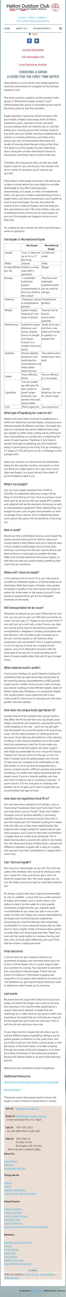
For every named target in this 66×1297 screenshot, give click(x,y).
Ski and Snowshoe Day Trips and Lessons (26, 1226)
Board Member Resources (18, 1263)
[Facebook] (29, 41)
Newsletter (10, 1253)
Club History (10, 1161)
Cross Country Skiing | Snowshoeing (32, 21)
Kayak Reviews (12, 1089)
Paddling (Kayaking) (15, 1190)
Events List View (13, 1212)
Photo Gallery (11, 1249)
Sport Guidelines (13, 1223)
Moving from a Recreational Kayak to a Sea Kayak (31, 1082)
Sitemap (8, 1164)
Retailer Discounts (14, 1260)
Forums (8, 1245)
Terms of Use (31, 1274)
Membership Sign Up (27, 1108)
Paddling (41, 17)
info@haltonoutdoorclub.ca (31, 1116)
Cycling (21, 17)
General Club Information (18, 1242)
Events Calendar (13, 1209)
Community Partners (15, 1168)
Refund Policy (11, 1277)
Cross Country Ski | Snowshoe (20, 1193)
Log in (34, 34)
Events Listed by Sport (16, 1216)
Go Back (33, 1270)
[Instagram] (36, 41)
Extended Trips (12, 1219)
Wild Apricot (37, 1290)
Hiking (31, 17)
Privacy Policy (47, 1274)
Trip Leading (10, 1256)
